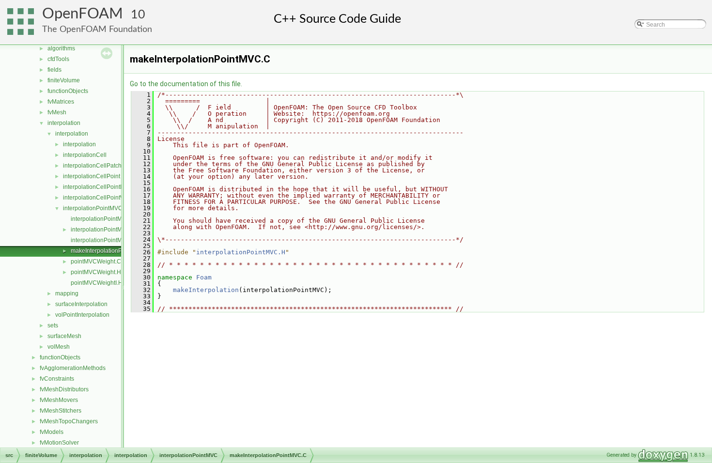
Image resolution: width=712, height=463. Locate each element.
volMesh (58, 346)
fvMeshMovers (59, 400)
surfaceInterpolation (81, 304)
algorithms (61, 48)
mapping (66, 293)
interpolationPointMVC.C (103, 219)
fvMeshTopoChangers (69, 421)
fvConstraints (57, 378)
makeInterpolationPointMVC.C (111, 250)
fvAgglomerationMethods (73, 368)
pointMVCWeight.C (96, 261)
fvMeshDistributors (64, 389)
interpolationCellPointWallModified (109, 197)
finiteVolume (63, 80)
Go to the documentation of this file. (186, 84)
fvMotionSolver (59, 442)
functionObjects (67, 91)
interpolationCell (85, 155)
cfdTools (58, 59)
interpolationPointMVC (93, 208)
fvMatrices (60, 101)
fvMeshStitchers (60, 410)
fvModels (51, 432)
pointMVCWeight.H (96, 272)
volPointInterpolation (82, 314)
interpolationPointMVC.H (103, 229)
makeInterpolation (206, 289)
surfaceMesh (64, 336)
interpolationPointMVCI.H (104, 240)
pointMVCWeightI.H (97, 282)
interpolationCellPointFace (98, 187)
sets (52, 325)
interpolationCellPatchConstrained (108, 165)
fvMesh (56, 112)
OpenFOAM (82, 13)
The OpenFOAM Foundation (97, 29)
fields (54, 69)
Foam (204, 277)
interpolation (63, 123)
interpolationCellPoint (91, 176)
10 (138, 15)
